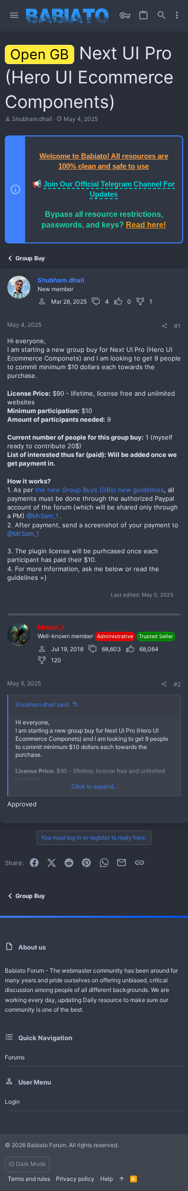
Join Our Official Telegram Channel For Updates (109, 189)
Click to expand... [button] (94, 786)
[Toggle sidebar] (177, 15)
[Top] (121, 1179)
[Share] (164, 326)
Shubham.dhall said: (42, 704)
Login (12, 1101)
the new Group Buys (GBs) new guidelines (99, 490)
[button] (14, 15)
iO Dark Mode (27, 1163)
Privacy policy (75, 1178)
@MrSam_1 (42, 516)
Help (106, 1178)
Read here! (146, 225)
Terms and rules (29, 1178)
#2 (177, 684)
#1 (177, 326)
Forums (15, 1057)
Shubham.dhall (32, 118)
